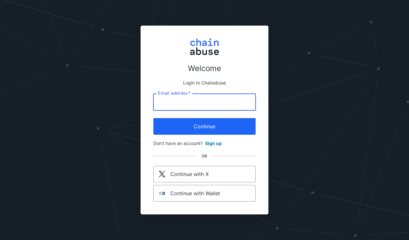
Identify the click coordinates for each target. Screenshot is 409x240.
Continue (204, 126)
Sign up (213, 143)
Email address (174, 93)
